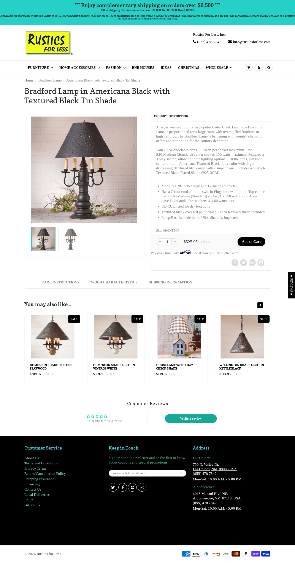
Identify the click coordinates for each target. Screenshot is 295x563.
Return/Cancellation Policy (45, 474)
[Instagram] (142, 487)
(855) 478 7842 (205, 474)
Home (28, 80)
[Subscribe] (180, 473)
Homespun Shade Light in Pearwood (51, 366)
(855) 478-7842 (209, 42)
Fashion (114, 67)
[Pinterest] (132, 487)
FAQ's (28, 500)
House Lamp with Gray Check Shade (174, 366)
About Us (31, 458)
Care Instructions (60, 282)
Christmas (188, 67)
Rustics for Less (49, 554)
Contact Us (32, 489)
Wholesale (217, 67)
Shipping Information (170, 282)
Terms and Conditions (41, 463)
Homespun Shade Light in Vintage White (114, 366)
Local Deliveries (37, 495)
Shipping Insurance (39, 479)
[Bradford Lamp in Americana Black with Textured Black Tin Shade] (84, 169)
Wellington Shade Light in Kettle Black (241, 366)
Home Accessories (77, 67)
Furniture (38, 67)
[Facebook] (122, 487)
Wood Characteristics (114, 282)
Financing (32, 484)
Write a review (191, 418)
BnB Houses (143, 67)
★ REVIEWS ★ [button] (291, 285)
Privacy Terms (35, 468)
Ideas (166, 67)
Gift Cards (32, 505)
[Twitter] (113, 487)
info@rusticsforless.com (252, 42)
